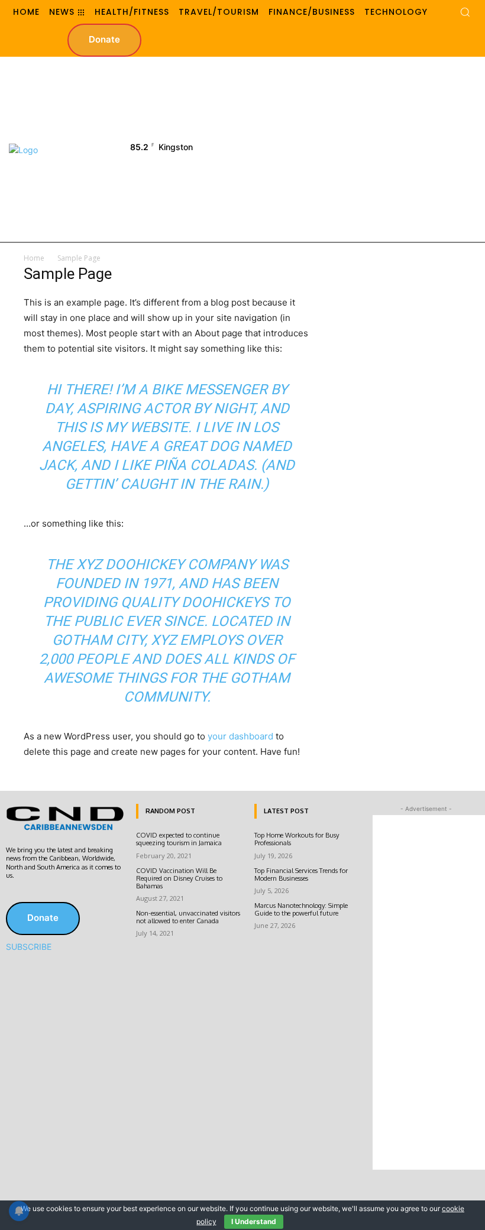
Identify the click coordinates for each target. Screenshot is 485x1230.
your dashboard (240, 736)
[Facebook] (14, 893)
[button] (465, 12)
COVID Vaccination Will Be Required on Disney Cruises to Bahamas (179, 878)
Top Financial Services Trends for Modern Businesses (301, 874)
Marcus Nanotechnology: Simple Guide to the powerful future (301, 909)
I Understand (253, 1221)
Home (34, 258)
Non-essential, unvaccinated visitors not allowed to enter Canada (188, 917)
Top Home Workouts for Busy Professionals (296, 839)
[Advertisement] (362, 148)
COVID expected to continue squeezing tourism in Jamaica (179, 839)
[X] (30, 893)
